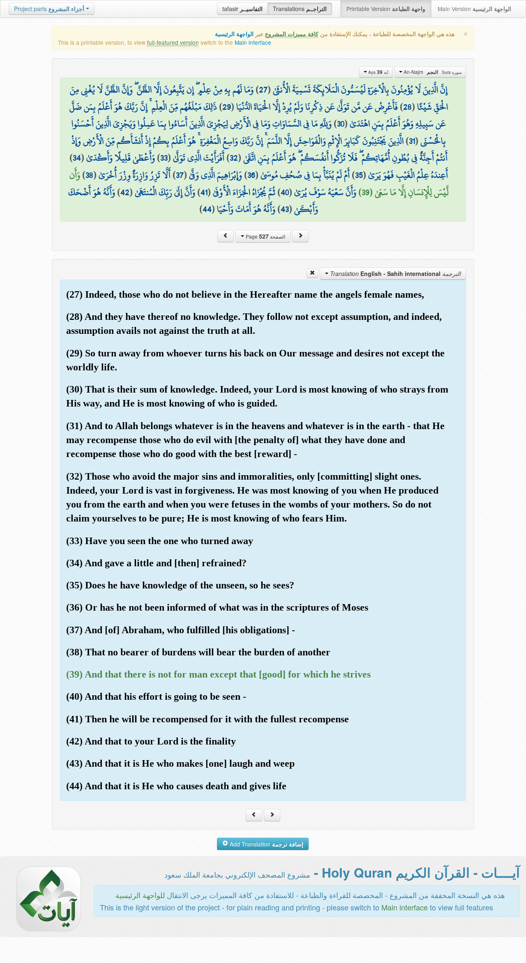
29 (226, 107)
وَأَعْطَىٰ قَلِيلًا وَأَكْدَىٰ (120, 158)
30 (340, 124)
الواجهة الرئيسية (234, 34)
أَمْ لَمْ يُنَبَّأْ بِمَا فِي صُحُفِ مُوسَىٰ (305, 175)
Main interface (253, 42)
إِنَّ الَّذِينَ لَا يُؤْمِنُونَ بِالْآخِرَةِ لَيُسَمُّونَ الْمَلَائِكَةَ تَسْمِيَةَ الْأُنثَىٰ (360, 89)
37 (180, 175)
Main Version (474, 9)
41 (204, 192)
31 (412, 141)
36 (251, 175)
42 (124, 192)
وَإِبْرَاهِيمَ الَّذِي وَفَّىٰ (215, 175)
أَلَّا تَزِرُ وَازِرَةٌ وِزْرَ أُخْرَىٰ (135, 175)
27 (263, 89)
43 (285, 209)
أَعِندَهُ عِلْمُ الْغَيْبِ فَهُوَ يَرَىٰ (408, 175)
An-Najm (431, 72)
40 (285, 192)
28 (407, 107)
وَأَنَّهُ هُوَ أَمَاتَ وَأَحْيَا (246, 209)
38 (89, 175)
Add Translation (265, 844)
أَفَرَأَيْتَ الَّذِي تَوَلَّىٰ (198, 158)
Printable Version (385, 9)
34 (77, 158)
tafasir (242, 9)
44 (207, 209)
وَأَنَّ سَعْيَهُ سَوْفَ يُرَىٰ (325, 192)
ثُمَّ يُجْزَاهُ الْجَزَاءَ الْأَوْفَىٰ (244, 192)
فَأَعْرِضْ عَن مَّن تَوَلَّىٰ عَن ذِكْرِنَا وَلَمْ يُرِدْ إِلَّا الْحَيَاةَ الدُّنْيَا (317, 107)
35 (359, 175)
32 (234, 158)
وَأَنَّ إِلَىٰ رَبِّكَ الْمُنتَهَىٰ (165, 192)
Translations (300, 9)
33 (164, 158)
